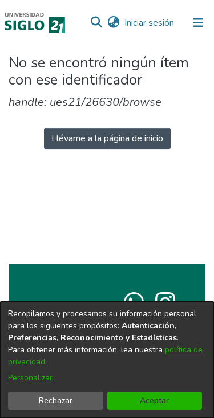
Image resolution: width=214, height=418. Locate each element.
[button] (96, 23)
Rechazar (55, 400)
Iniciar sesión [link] (149, 23)
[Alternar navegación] (198, 22)
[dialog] (107, 360)
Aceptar (154, 400)
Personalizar (30, 377)
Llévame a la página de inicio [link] (107, 138)
